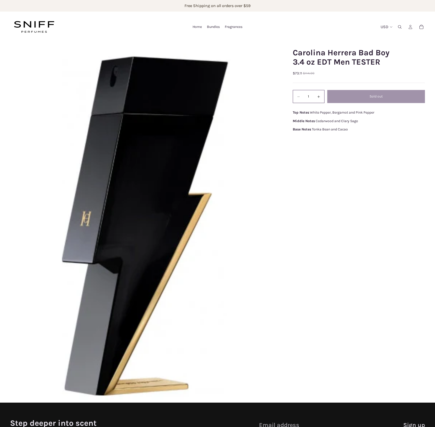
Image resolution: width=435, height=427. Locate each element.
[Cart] (421, 26)
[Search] (399, 26)
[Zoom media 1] (145, 222)
